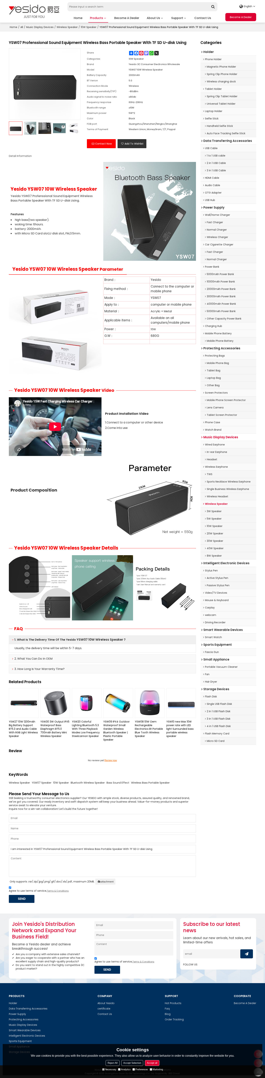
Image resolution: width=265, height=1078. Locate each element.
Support (177, 18)
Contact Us (202, 18)
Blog (168, 1014)
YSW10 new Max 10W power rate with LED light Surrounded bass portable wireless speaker (180, 729)
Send (22, 899)
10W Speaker (88, 27)
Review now (110, 760)
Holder (13, 1003)
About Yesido (106, 1003)
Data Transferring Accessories (28, 1008)
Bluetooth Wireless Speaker (88, 783)
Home (78, 18)
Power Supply (17, 1014)
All (21, 27)
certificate (104, 1008)
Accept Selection (132, 1063)
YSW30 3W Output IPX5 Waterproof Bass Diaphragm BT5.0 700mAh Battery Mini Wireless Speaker (54, 729)
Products (96, 18)
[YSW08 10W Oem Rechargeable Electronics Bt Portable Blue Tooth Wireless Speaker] (150, 703)
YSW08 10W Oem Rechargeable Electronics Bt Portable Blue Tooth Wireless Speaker (149, 729)
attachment (107, 881)
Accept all (152, 1063)
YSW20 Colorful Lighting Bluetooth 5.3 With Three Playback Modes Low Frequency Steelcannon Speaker (86, 729)
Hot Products (173, 1003)
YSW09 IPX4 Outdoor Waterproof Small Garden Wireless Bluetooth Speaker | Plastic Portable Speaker (116, 730)
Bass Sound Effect (118, 783)
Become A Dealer (126, 18)
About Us (153, 18)
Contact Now (103, 143)
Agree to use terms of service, (39, 891)
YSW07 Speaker (41, 783)
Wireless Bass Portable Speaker (150, 783)
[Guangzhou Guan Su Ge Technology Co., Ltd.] (34, 11)
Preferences (141, 1069)
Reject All (113, 1063)
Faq (167, 1008)
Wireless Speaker (67, 27)
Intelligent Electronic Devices (27, 1036)
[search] (212, 6)
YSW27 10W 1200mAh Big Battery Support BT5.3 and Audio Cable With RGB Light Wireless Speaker (23, 729)
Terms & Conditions (58, 890)
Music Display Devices (40, 27)
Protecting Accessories (23, 1019)
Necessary (110, 1069)
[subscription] (246, 953)
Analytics (126, 1069)
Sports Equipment (20, 1041)
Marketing (158, 1069)
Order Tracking (174, 1019)
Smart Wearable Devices (25, 1030)
